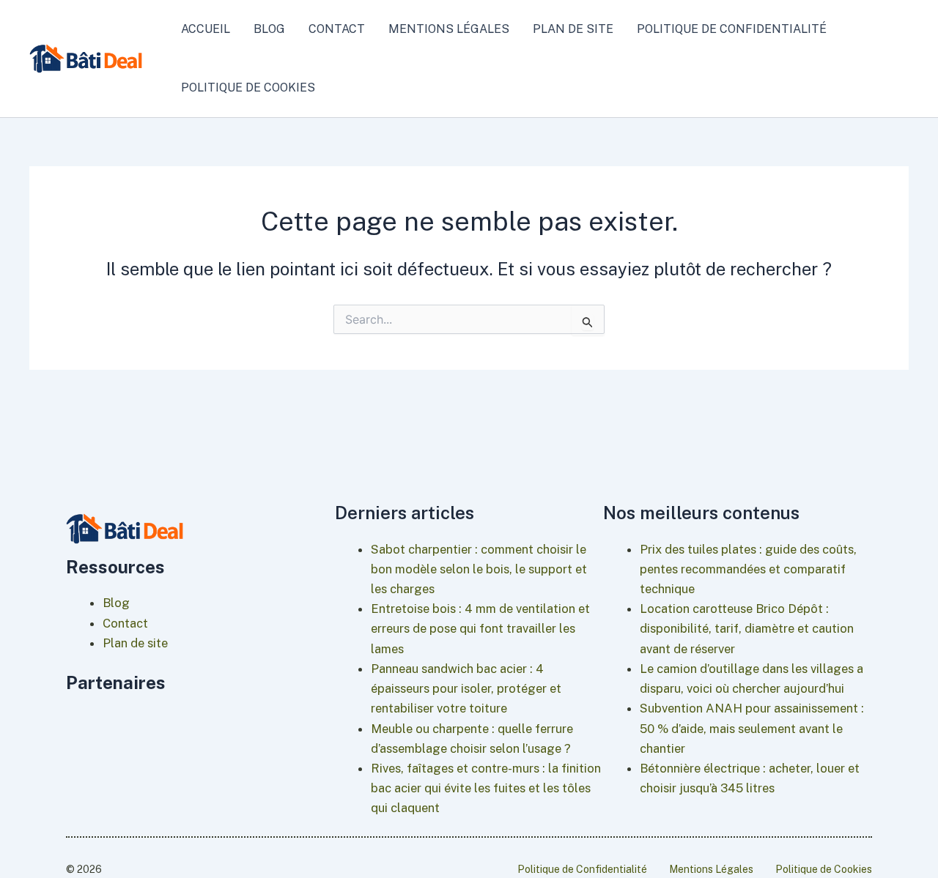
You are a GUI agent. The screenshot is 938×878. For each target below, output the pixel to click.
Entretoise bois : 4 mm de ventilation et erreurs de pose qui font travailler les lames (480, 628)
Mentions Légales (448, 29)
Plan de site (573, 29)
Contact (337, 29)
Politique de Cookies (248, 87)
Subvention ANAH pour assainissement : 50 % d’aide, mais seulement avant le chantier (752, 728)
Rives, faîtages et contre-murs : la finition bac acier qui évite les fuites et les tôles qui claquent (486, 788)
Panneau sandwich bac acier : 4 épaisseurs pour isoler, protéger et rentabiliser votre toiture (466, 688)
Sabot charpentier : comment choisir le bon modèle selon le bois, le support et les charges (479, 569)
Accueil (205, 29)
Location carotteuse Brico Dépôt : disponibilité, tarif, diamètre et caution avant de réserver (747, 628)
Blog (269, 29)
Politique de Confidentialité (732, 29)
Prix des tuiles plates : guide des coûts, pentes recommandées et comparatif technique (748, 569)
